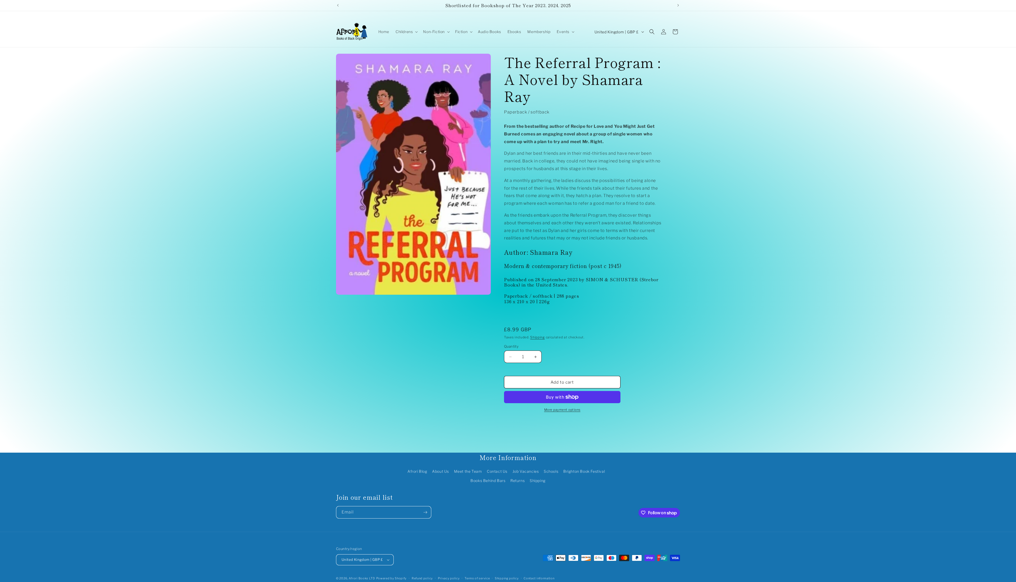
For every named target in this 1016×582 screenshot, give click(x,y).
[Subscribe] (425, 512)
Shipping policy (507, 578)
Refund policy (422, 578)
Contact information (539, 578)
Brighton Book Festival (584, 471)
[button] (406, 31)
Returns (517, 480)
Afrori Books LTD (362, 578)
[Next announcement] (678, 5)
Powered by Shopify (391, 578)
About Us (440, 471)
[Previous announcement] (338, 5)
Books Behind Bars (487, 480)
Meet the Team (468, 471)
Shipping (537, 337)
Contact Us (497, 471)
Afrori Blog (417, 471)
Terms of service (477, 578)
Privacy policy (449, 578)
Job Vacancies (525, 471)
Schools (551, 471)
